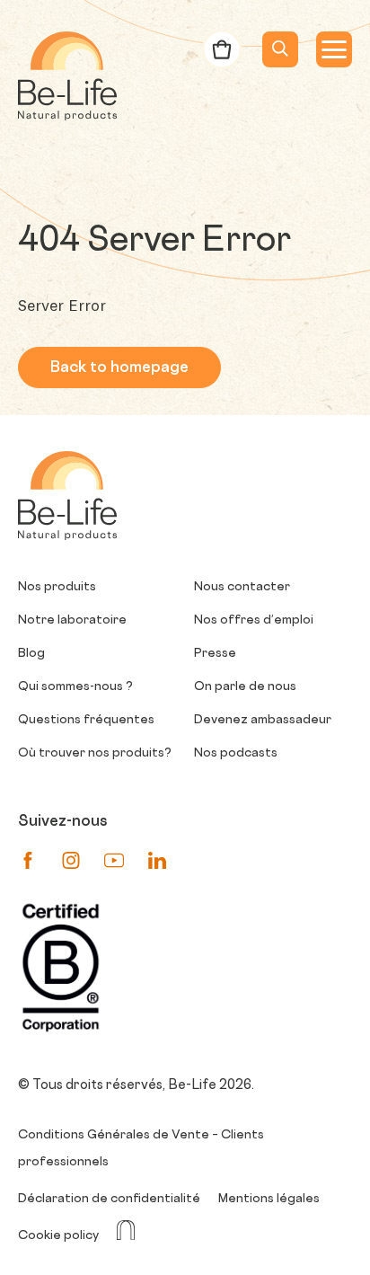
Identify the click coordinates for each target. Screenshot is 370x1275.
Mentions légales (269, 1199)
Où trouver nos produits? (95, 753)
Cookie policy (58, 1236)
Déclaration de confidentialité (109, 1199)
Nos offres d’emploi (253, 620)
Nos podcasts (236, 753)
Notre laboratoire (72, 620)
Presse (215, 654)
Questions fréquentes (86, 720)
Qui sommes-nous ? (75, 687)
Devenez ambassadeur (262, 720)
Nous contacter (242, 587)
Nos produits (57, 587)
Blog (31, 654)
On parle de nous (245, 687)
